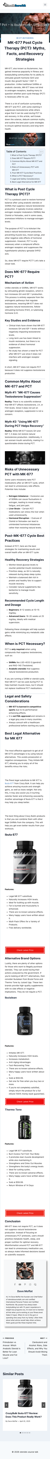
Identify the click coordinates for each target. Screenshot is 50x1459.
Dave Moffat (25, 1291)
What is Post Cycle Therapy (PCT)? (27, 155)
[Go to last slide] (6, 1405)
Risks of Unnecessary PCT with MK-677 (25, 168)
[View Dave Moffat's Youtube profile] (20, 1284)
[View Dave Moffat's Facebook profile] (15, 1284)
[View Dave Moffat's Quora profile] (35, 1284)
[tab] (20, 1432)
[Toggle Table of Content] (40, 152)
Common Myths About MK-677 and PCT (27, 162)
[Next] (43, 1405)
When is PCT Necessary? (22, 176)
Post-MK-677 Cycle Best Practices (27, 173)
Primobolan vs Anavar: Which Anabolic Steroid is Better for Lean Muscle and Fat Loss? (11, 1348)
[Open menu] (45, 4)
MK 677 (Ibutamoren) (25, 38)
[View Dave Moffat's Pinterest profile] (25, 1284)
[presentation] (25, 1394)
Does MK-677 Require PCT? (23, 158)
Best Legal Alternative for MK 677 (26, 182)
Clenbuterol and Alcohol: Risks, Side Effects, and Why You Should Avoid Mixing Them (37, 1346)
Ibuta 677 (9, 783)
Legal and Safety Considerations (26, 179)
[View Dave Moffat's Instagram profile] (30, 1284)
